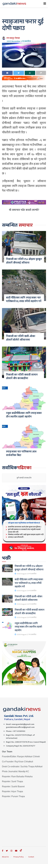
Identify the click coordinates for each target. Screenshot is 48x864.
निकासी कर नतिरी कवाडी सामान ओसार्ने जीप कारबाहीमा (22, 376)
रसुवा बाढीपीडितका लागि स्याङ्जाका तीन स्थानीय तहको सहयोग (24, 415)
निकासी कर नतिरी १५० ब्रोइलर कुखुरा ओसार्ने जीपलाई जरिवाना (24, 261)
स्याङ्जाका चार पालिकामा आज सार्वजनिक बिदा (21, 453)
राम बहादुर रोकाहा (13, 38)
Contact (31, 856)
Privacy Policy (18, 856)
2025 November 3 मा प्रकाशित (19, 41)
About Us (5, 856)
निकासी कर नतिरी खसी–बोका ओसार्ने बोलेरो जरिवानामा (20, 338)
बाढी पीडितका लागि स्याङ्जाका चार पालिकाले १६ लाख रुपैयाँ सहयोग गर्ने (23, 299)
